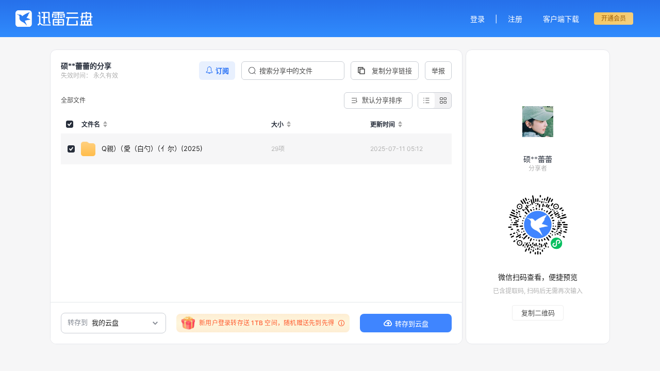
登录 (477, 18)
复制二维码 (538, 313)
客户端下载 (561, 18)
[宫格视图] (443, 100)
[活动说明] (339, 323)
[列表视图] (426, 100)
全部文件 (73, 100)
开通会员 (613, 18)
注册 (515, 18)
